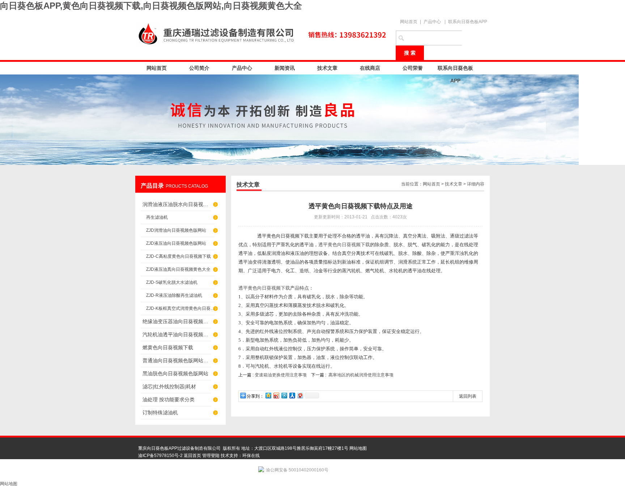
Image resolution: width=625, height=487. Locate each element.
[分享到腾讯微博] (284, 395)
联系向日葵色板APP (467, 21)
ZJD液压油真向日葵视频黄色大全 (178, 269)
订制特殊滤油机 (160, 412)
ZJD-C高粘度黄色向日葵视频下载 (178, 256)
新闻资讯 (285, 68)
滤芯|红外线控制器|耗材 (169, 386)
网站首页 (408, 21)
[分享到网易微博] (300, 395)
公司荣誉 (413, 68)
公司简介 (199, 68)
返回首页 (192, 455)
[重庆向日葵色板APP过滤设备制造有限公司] (261, 33)
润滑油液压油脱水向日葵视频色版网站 (177, 204)
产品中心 (432, 21)
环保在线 (251, 455)
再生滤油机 (157, 217)
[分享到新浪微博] (276, 395)
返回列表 (467, 396)
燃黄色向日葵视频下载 (168, 347)
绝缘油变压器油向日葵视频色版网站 (177, 321)
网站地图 (358, 448)
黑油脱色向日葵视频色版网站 (175, 373)
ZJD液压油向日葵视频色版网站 (176, 243)
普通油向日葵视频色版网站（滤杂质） (177, 360)
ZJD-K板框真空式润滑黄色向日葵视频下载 (180, 308)
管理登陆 (211, 455)
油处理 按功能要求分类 (169, 399)
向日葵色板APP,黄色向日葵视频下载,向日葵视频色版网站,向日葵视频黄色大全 (151, 5)
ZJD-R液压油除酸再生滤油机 (174, 295)
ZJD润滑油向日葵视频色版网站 (176, 230)
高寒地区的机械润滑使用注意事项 (361, 374)
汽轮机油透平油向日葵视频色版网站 (177, 334)
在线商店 (370, 68)
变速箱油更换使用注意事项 (281, 374)
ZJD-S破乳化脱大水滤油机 (171, 282)
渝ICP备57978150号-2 (160, 455)
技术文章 (327, 68)
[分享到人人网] (292, 395)
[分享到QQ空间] (268, 395)
